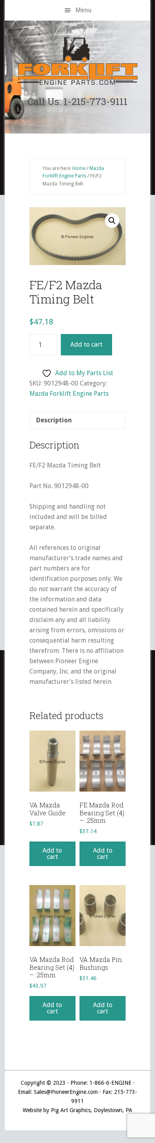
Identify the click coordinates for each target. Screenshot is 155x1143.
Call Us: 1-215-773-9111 (77, 101)
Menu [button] (84, 10)
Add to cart (86, 344)
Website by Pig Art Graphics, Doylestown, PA (77, 1110)
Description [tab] (54, 420)
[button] (112, 221)
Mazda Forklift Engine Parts (68, 393)
